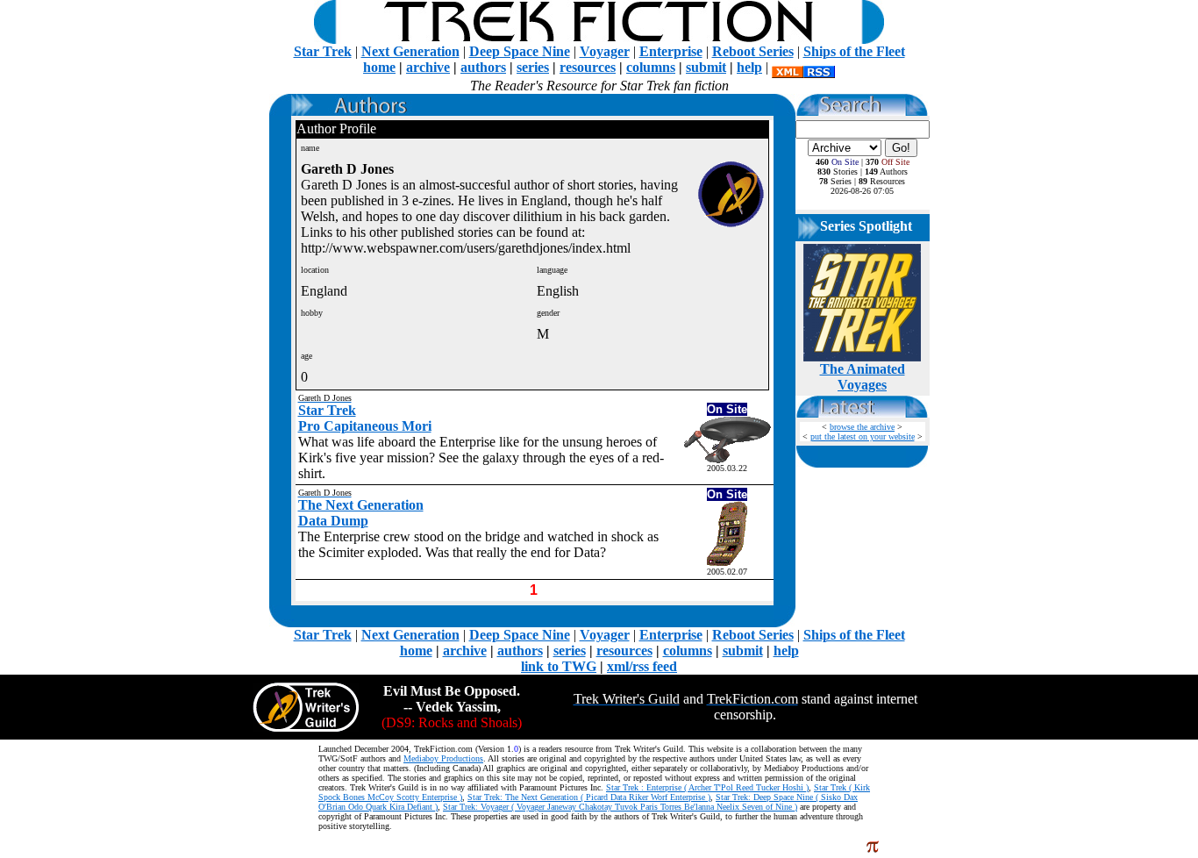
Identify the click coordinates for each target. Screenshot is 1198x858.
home (379, 67)
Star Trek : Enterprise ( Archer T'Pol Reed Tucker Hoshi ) (707, 787)
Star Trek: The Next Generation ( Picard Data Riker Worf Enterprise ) (588, 797)
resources (588, 67)
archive (428, 67)
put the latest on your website (862, 436)
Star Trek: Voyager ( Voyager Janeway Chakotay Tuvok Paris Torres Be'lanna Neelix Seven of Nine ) (620, 807)
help (749, 67)
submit (706, 67)
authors (483, 67)
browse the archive (862, 427)
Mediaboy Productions (443, 758)
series (533, 67)
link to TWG (558, 666)
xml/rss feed (642, 666)
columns (650, 67)
